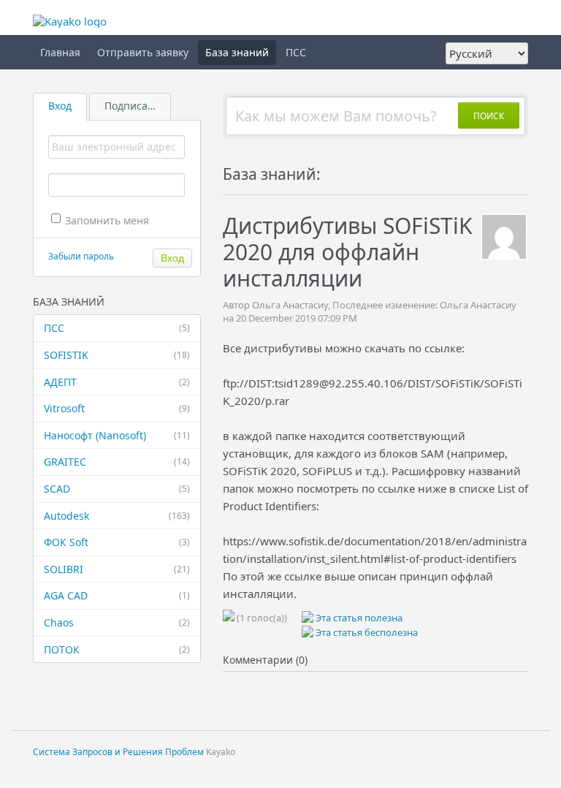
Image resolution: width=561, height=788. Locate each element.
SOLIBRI (117, 569)
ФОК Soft (117, 542)
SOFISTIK (117, 355)
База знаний (237, 52)
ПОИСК (488, 116)
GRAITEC (117, 462)
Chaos (117, 622)
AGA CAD (117, 595)
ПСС (296, 52)
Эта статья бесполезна (365, 632)
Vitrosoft (117, 408)
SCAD (117, 489)
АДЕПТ (117, 382)
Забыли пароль (81, 256)
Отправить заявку (142, 52)
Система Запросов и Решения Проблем (118, 752)
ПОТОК (117, 649)
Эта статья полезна (357, 617)
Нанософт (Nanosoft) (117, 435)
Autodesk (117, 516)
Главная (60, 52)
